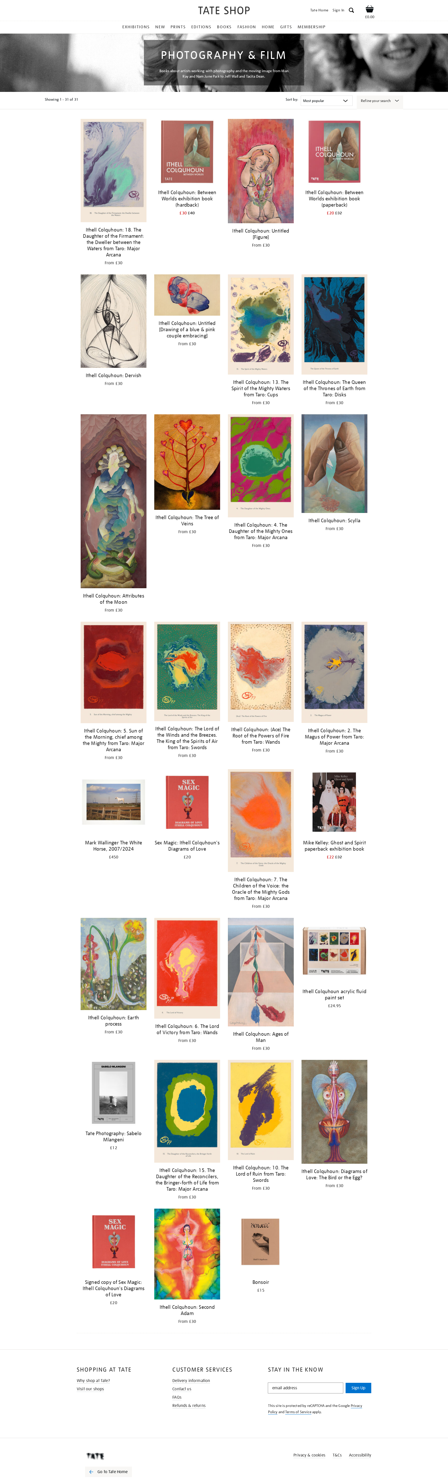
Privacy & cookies (309, 1455)
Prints (178, 27)
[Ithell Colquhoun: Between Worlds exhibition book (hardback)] (187, 153)
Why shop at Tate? (93, 1380)
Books (224, 27)
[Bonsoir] (261, 1242)
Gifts (286, 27)
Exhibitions (136, 27)
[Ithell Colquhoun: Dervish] (113, 322)
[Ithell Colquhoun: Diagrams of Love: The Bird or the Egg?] (334, 1113)
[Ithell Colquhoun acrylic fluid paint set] (334, 952)
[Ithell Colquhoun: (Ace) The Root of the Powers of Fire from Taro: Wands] (261, 673)
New (160, 27)
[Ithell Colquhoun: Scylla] (334, 464)
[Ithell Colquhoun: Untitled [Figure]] (261, 172)
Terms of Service (298, 1412)
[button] (351, 11)
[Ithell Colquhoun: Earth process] (113, 965)
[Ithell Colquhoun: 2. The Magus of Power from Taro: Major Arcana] (334, 673)
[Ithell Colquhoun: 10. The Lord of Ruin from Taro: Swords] (261, 1111)
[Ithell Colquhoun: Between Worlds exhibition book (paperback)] (334, 153)
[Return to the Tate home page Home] (224, 11)
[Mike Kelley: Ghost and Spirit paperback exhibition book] (334, 803)
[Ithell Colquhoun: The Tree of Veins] (187, 463)
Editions (201, 27)
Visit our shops (90, 1389)
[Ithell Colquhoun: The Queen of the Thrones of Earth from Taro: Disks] (334, 325)
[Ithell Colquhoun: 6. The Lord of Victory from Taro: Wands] (187, 969)
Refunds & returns (189, 1405)
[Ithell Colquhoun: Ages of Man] (261, 973)
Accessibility (360, 1455)
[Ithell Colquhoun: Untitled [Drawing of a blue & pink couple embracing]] (187, 295)
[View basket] (369, 9)
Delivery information (191, 1380)
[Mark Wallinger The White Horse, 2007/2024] (113, 803)
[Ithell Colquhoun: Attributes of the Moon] (113, 502)
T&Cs (337, 1455)
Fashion (246, 27)
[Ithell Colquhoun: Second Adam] (187, 1255)
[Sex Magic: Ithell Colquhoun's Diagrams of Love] (187, 803)
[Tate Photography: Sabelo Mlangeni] (113, 1094)
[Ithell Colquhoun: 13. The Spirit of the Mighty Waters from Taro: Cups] (261, 325)
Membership (312, 27)
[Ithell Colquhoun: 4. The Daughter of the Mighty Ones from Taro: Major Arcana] (261, 466)
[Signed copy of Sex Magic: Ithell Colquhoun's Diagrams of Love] (113, 1242)
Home (268, 27)
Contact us (181, 1389)
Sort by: (292, 99)
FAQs (176, 1397)
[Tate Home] (117, 1456)
